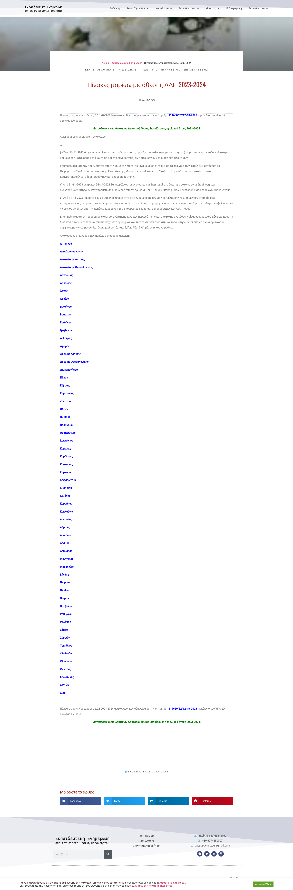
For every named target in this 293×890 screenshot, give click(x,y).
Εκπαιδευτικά (257, 8)
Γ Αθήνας (65, 322)
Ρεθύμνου (66, 614)
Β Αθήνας (66, 306)
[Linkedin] (214, 854)
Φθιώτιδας (66, 653)
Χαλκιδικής (67, 677)
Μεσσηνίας (67, 566)
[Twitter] (207, 854)
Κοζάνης (65, 495)
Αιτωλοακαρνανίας (71, 251)
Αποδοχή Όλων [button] (263, 884)
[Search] (108, 854)
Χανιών (64, 684)
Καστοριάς (66, 464)
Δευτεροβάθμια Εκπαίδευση (127, 62)
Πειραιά (65, 582)
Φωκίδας (65, 669)
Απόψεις (115, 8)
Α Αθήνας (66, 243)
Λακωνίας (66, 519)
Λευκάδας (66, 551)
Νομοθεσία (162, 8)
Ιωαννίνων (66, 440)
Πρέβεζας (66, 606)
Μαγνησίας (66, 558)
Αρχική (106, 62)
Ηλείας (64, 409)
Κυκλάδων (66, 511)
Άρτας (64, 291)
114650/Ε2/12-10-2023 (183, 115)
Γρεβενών (66, 330)
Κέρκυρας (66, 472)
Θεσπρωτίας (67, 432)
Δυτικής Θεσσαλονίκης (74, 361)
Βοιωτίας (65, 314)
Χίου (63, 692)
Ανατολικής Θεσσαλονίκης (76, 267)
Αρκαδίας (66, 283)
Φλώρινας (66, 661)
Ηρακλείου (66, 425)
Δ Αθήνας (66, 338)
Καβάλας (65, 448)
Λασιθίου (65, 535)
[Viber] (221, 854)
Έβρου (64, 377)
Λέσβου (65, 543)
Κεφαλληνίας (68, 480)
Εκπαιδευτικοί (187, 8)
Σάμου (64, 629)
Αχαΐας (64, 298)
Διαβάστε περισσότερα (171, 882)
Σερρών (65, 637)
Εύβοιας (65, 385)
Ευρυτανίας (67, 393)
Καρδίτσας (66, 456)
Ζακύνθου (66, 401)
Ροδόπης (65, 621)
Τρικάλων (66, 645)
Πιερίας (65, 598)
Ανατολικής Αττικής (72, 259)
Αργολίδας (66, 275)
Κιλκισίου (66, 488)
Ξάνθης (64, 574)
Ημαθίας (65, 417)
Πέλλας (64, 590)
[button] (80, 801)
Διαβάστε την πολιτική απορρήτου (152, 885)
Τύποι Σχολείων (136, 8)
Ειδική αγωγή (234, 8)
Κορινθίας (66, 503)
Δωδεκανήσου (69, 369)
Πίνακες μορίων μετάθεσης (184, 69)
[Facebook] (199, 854)
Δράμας (65, 346)
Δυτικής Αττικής (70, 354)
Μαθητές (211, 8)
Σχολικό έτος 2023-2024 (148, 771)
